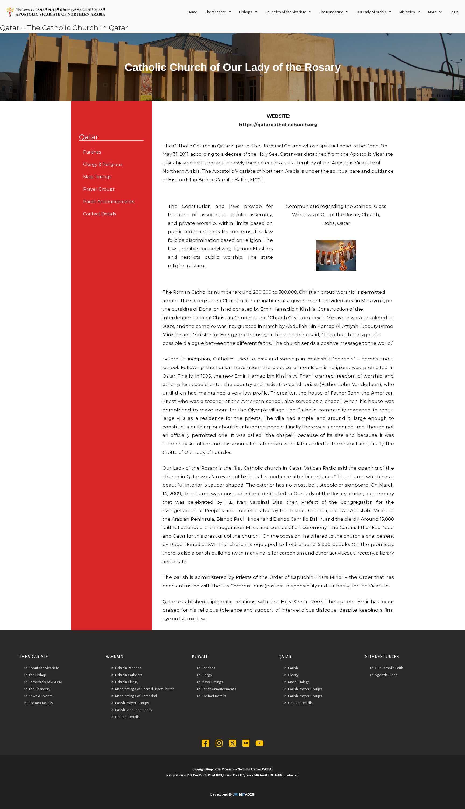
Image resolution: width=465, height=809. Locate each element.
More (432, 11)
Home (192, 11)
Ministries (407, 11)
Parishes (92, 152)
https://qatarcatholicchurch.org (278, 124)
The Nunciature (331, 11)
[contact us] (291, 775)
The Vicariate (215, 11)
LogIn (454, 11)
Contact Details (99, 214)
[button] (218, 12)
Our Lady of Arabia (371, 11)
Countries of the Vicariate (285, 11)
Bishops (245, 11)
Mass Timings (97, 176)
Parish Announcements (108, 201)
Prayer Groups (99, 189)
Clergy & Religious (102, 164)
